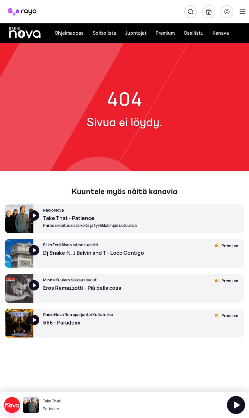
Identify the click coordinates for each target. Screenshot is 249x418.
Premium (165, 33)
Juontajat (136, 33)
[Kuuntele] (236, 405)
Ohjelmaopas (69, 33)
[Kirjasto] (208, 11)
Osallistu (194, 33)
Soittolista (104, 33)
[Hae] (190, 11)
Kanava (221, 33)
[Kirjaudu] (226, 11)
